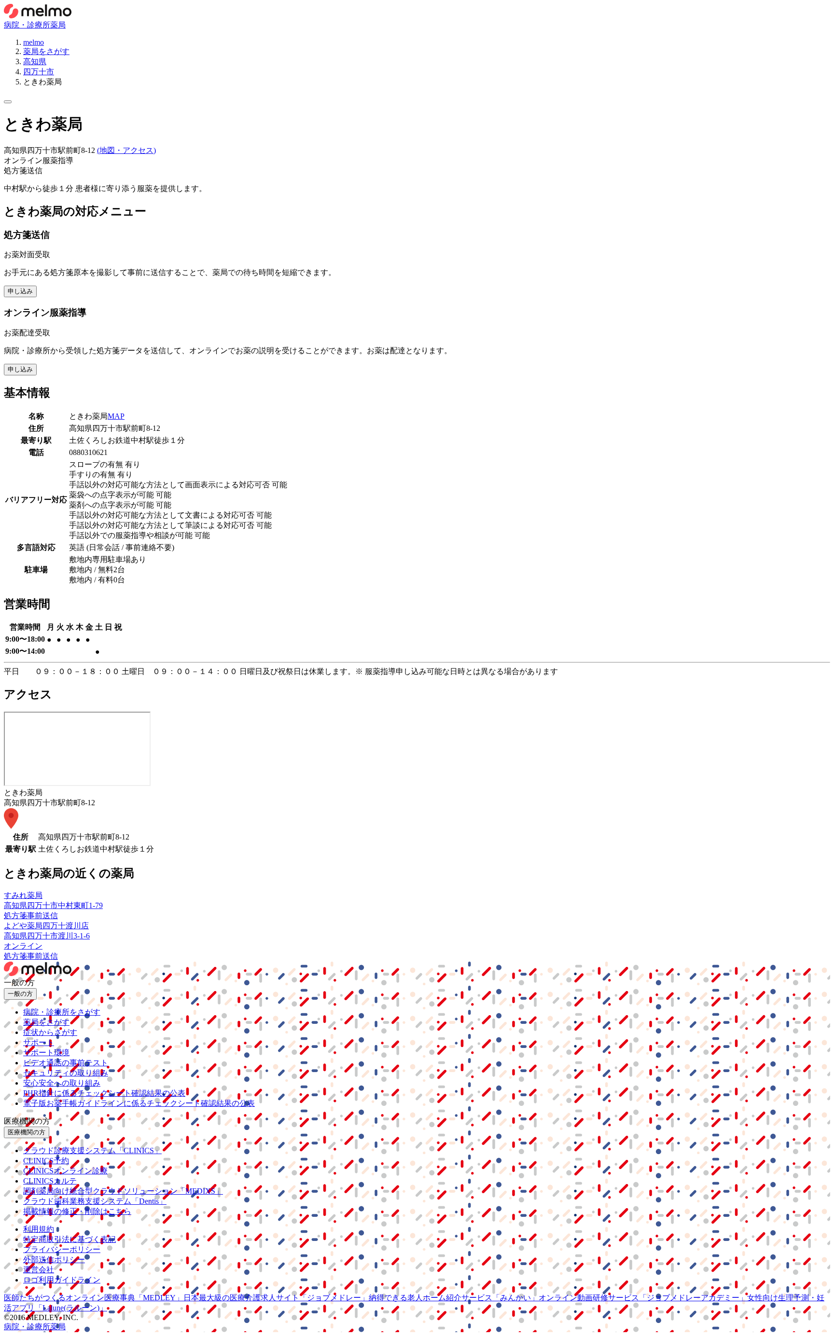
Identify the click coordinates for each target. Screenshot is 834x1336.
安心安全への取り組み (61, 1083)
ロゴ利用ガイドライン (61, 1280)
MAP (116, 416)
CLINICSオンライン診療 (65, 1171)
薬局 (58, 25)
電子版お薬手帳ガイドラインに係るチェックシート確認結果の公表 (139, 1103)
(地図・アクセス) (126, 150)
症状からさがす (50, 1032)
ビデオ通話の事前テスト (65, 1063)
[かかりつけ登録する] (8, 101)
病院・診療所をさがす (61, 1012)
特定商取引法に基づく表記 (69, 1239)
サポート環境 (46, 1052)
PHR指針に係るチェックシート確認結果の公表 (104, 1093)
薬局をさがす (46, 1022)
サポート (38, 1042)
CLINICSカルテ (50, 1181)
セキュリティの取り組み (65, 1073)
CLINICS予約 (46, 1161)
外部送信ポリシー (54, 1259)
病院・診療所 (27, 25)
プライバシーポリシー (61, 1249)
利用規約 (38, 1229)
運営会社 (38, 1270)
